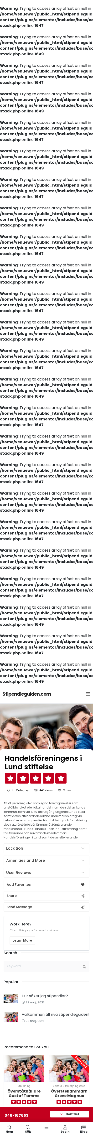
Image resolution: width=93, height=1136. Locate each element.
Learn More (22, 940)
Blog (84, 1131)
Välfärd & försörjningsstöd (69, 1086)
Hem (9, 1131)
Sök (28, 1131)
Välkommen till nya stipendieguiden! (55, 1014)
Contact (72, 1114)
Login (65, 1131)
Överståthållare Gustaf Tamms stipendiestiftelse (24, 1095)
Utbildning (24, 1086)
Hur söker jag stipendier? (45, 996)
